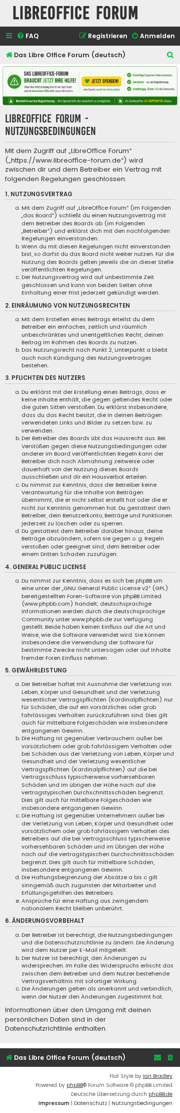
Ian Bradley (157, 1076)
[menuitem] (27, 36)
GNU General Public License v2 (106, 588)
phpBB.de (160, 1094)
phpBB (74, 1085)
